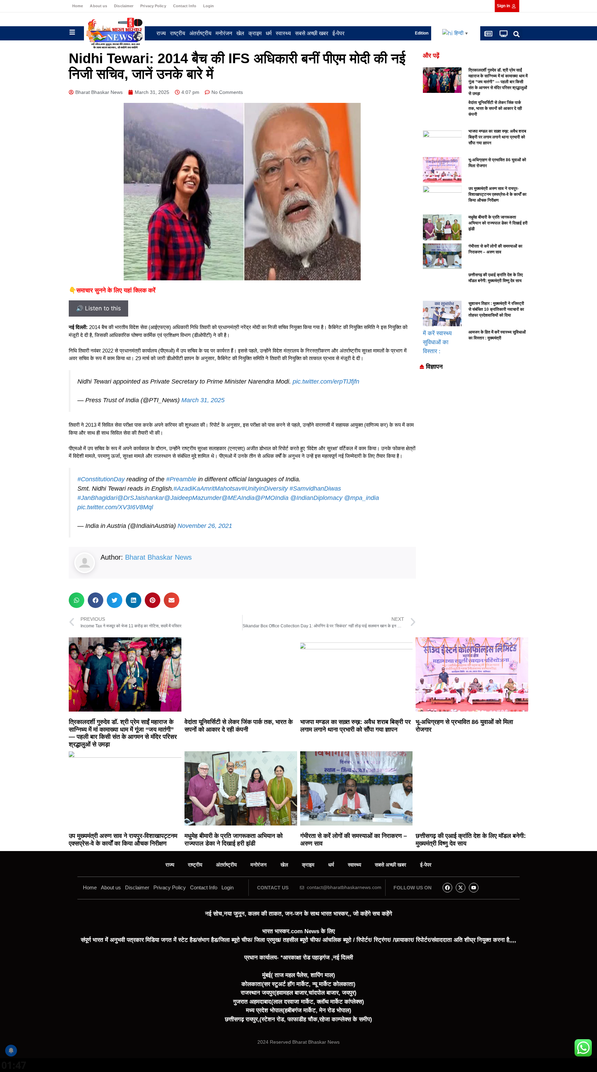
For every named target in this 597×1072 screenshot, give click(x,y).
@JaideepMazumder (192, 497)
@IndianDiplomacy (316, 497)
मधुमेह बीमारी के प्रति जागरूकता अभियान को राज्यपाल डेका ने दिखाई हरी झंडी (498, 223)
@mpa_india (361, 497)
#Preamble (181, 479)
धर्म (269, 33)
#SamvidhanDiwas (315, 488)
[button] (516, 34)
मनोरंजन (224, 33)
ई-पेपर (338, 33)
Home (77, 6)
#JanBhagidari (97, 497)
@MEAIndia (238, 497)
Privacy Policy (153, 6)
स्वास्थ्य (283, 33)
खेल (240, 33)
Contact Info (184, 6)
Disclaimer (123, 6)
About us (98, 6)
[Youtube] (473, 887)
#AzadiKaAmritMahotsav (207, 488)
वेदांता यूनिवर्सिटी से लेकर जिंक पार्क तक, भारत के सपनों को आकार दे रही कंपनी (495, 108)
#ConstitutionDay (101, 479)
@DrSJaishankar (140, 497)
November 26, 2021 (205, 525)
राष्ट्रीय (177, 33)
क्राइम (255, 33)
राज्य (161, 33)
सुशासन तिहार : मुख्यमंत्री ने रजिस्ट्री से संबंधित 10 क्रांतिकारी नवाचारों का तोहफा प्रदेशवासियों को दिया (496, 309)
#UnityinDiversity (264, 488)
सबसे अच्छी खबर (311, 33)
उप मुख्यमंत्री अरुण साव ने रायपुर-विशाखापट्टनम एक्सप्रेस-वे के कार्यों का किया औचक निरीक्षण (497, 194)
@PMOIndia (271, 497)
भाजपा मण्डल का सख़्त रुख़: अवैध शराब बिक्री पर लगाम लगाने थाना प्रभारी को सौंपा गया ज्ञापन (497, 137)
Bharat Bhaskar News (158, 557)
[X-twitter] (460, 887)
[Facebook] (447, 887)
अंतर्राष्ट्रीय (200, 33)
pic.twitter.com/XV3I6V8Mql (115, 507)
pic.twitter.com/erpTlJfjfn (326, 381)
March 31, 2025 (203, 400)
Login (208, 6)
